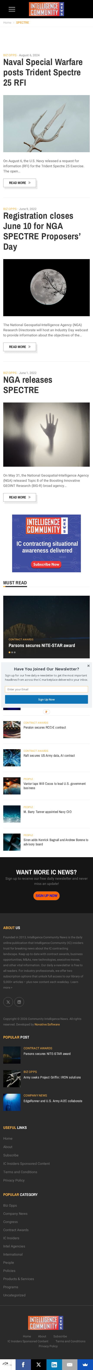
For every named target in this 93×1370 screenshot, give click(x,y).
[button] (46, 669)
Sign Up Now (46, 699)
